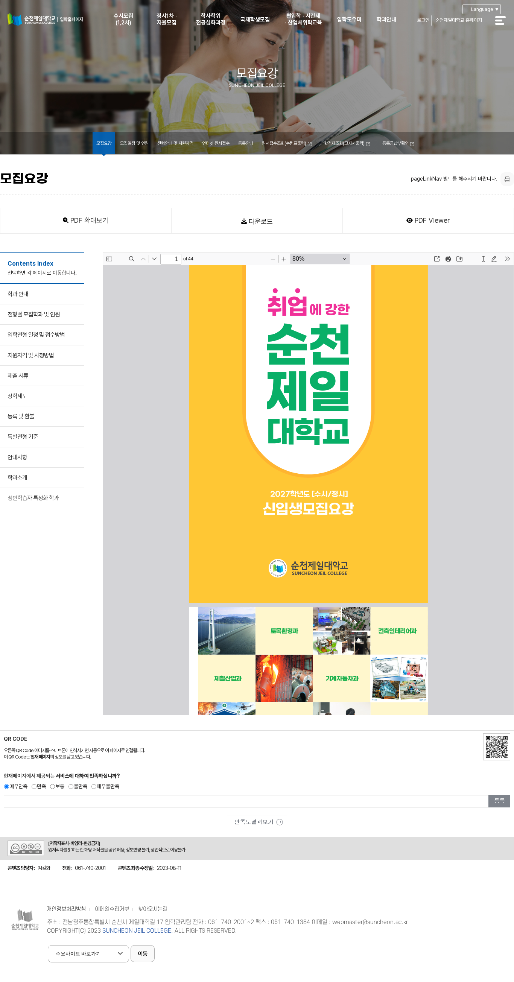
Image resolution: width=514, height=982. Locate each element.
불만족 (80, 786)
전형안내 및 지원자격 (175, 143)
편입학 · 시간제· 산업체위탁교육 (303, 19)
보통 (59, 786)
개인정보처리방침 (66, 909)
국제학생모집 (255, 19)
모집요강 (103, 143)
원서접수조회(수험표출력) (284, 143)
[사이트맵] (504, 25)
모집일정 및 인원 (134, 143)
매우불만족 (108, 786)
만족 (41, 786)
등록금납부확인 (395, 143)
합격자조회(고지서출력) (344, 143)
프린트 (507, 179)
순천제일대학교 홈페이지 (458, 20)
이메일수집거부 (112, 909)
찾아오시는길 (152, 909)
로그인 (423, 20)
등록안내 (245, 143)
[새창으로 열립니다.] (257, 819)
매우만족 (18, 786)
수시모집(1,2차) (123, 19)
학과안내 (386, 19)
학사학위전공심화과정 (210, 19)
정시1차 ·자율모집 (167, 19)
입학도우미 (349, 19)
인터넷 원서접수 (216, 143)
